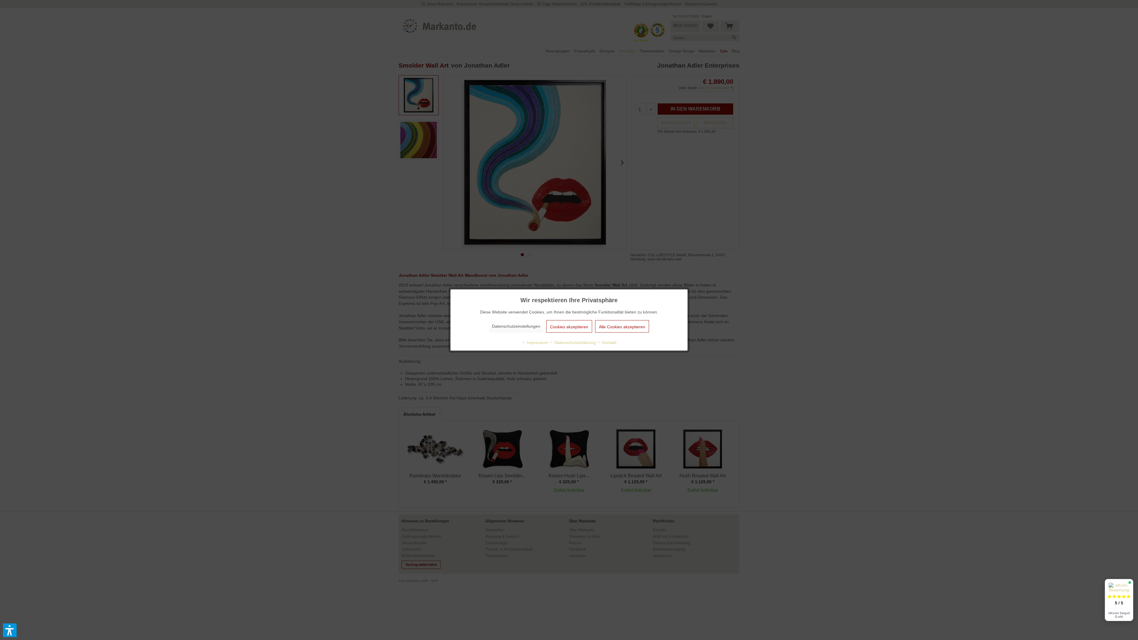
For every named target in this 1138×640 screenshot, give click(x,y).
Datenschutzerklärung (574, 342)
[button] (10, 630)
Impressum (537, 342)
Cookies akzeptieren (569, 326)
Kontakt (608, 342)
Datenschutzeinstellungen (516, 326)
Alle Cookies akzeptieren (622, 326)
